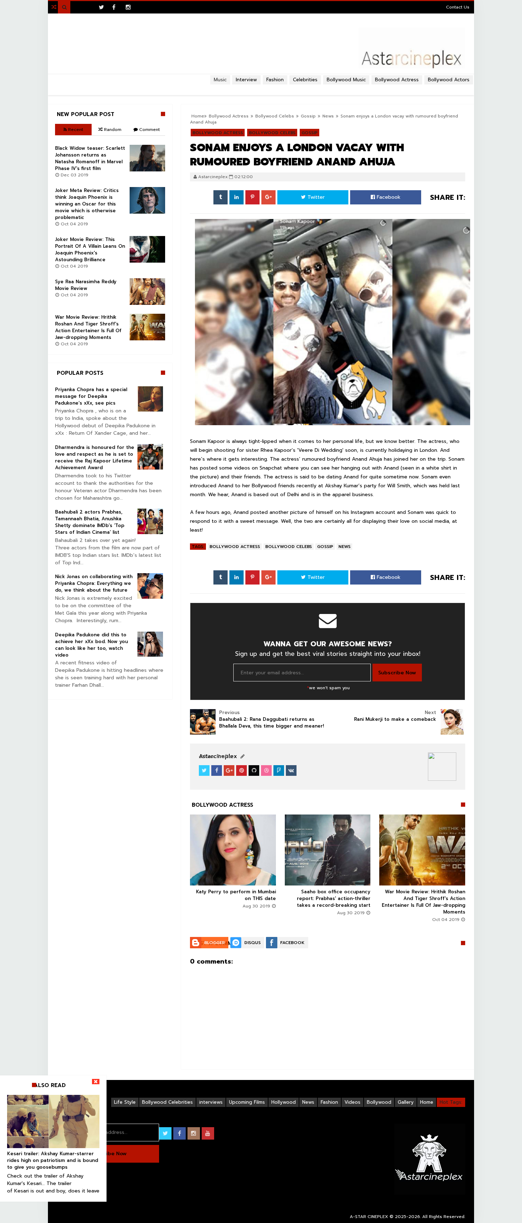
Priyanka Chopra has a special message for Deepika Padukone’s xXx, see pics (91, 396)
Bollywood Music (346, 79)
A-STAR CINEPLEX (369, 1216)
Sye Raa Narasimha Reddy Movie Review (85, 285)
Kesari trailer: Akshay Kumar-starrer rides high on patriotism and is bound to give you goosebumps (52, 1160)
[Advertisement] (261, 87)
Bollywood (379, 1102)
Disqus (252, 942)
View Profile (217, 756)
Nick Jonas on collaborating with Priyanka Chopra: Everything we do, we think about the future (93, 583)
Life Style (125, 1102)
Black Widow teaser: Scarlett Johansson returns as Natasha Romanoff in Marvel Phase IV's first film (90, 158)
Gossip (325, 546)
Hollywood (283, 1102)
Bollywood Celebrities (167, 1102)
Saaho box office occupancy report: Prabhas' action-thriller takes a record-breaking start (333, 898)
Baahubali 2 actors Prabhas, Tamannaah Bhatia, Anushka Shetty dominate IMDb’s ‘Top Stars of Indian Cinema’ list (89, 522)
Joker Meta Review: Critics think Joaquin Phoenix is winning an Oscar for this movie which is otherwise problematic (87, 204)
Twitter (315, 197)
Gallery (406, 1102)
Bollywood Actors (448, 79)
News (344, 546)
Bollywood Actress (397, 79)
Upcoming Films (247, 1102)
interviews (211, 1102)
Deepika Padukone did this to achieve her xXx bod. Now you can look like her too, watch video (91, 644)
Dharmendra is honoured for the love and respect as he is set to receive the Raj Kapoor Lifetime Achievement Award (94, 457)
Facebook (388, 197)
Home (426, 1102)
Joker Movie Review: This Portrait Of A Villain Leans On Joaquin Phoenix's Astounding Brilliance (90, 249)
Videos (352, 1102)
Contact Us (457, 7)
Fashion (329, 1102)
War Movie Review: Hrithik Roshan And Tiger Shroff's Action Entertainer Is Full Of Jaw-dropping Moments (423, 901)
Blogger (214, 942)
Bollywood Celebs (288, 546)
